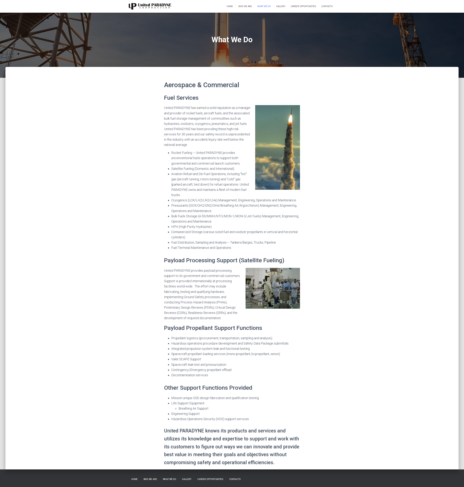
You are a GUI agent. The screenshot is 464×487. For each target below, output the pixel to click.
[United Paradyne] (150, 6)
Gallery (280, 6)
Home (230, 6)
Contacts (327, 6)
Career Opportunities (303, 6)
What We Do (264, 6)
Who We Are (245, 6)
